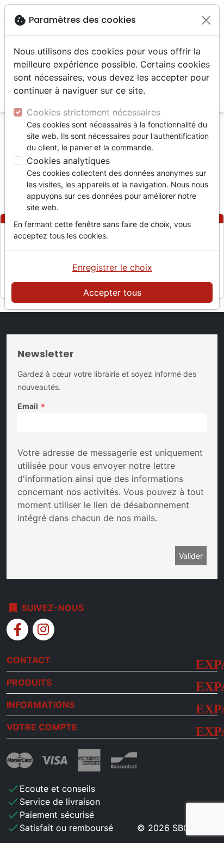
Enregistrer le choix (112, 267)
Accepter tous (112, 292)
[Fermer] (206, 20)
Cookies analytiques (68, 160)
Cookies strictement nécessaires (93, 112)
